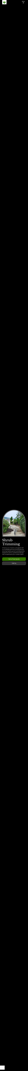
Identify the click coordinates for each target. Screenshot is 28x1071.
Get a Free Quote (14, 559)
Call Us (14, 563)
